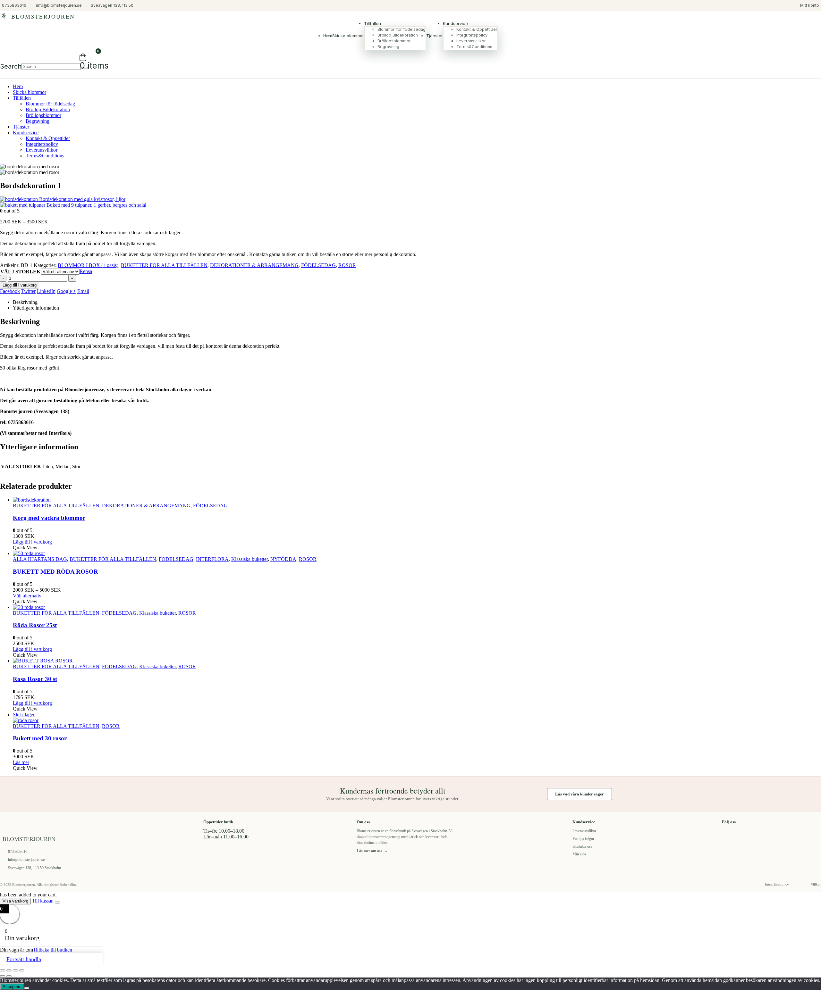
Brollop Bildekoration (397, 35)
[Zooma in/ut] (2, 970)
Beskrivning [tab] (25, 302)
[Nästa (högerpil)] (9, 976)
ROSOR (347, 265)
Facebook (10, 291)
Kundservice (455, 23)
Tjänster (434, 35)
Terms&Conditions (474, 46)
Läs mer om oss (372, 851)
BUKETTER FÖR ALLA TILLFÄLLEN (164, 265)
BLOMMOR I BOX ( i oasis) (88, 265)
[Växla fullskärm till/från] (9, 970)
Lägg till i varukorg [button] (32, 542)
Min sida (579, 854)
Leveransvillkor (471, 40)
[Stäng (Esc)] (21, 970)
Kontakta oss (582, 846)
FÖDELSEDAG (318, 265)
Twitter (28, 291)
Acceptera (12, 986)
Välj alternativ (27, 595)
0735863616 (17, 851)
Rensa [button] (86, 271)
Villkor (816, 884)
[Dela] (15, 970)
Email (83, 291)
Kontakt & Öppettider (476, 29)
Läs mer (21, 762)
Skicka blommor (348, 35)
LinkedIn (46, 291)
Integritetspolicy (471, 35)
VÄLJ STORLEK (20, 271)
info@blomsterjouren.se (26, 859)
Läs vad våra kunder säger (579, 794)
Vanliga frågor (583, 838)
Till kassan (43, 900)
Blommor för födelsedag (401, 29)
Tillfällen (372, 23)
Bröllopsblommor (394, 40)
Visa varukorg (15, 901)
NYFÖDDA (283, 559)
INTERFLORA (212, 559)
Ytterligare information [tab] (36, 308)
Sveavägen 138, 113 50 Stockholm (34, 868)
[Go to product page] (417, 500)
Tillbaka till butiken (52, 950)
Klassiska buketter (249, 559)
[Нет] (26, 988)
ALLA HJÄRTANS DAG (40, 559)
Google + (66, 291)
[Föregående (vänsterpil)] (2, 976)
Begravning (388, 46)
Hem (18, 86)
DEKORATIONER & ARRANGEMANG (254, 265)
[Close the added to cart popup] (57, 902)
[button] (10, 66)
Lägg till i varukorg (20, 285)
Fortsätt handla (23, 959)
